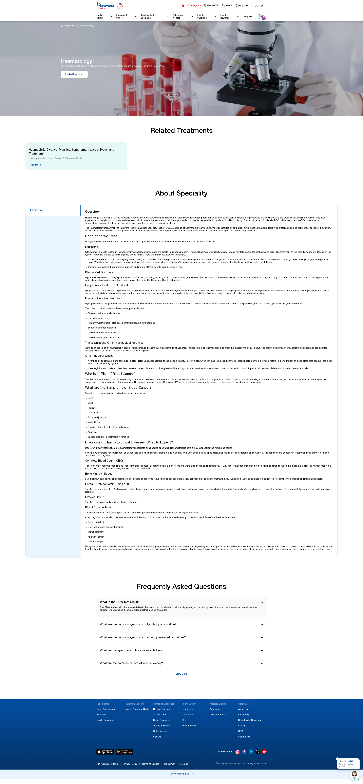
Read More (35, 165)
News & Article (189, 726)
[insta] (237, 752)
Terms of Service (152, 764)
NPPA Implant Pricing (108, 764)
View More (181, 674)
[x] (257, 753)
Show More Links (179, 774)
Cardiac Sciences (162, 709)
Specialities (71, 26)
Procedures (187, 709)
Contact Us (244, 737)
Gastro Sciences (161, 726)
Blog (184, 720)
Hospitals (101, 715)
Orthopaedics (160, 731)
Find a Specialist (74, 74)
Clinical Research (218, 715)
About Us (243, 709)
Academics (215, 709)
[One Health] (262, 17)
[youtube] (264, 753)
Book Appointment (106, 709)
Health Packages (105, 720)
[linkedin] (251, 753)
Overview (36, 210)
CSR (240, 731)
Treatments (187, 715)
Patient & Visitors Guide (137, 709)
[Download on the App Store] (105, 752)
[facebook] (244, 753)
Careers (242, 726)
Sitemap (184, 764)
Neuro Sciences (161, 720)
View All (157, 737)
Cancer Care (159, 715)
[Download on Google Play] (124, 752)
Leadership (243, 715)
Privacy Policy (131, 764)
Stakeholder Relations (249, 720)
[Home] (109, 5)
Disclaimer (170, 764)
